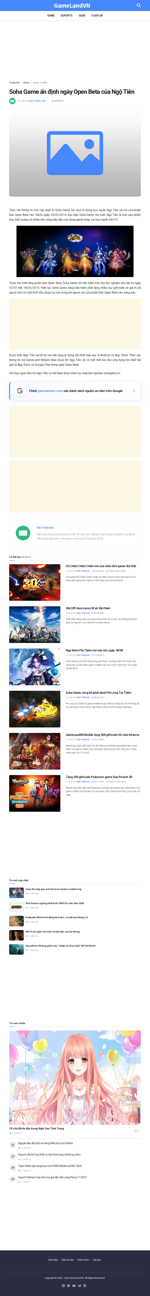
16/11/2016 (98, 740)
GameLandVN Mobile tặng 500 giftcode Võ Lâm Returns (102, 735)
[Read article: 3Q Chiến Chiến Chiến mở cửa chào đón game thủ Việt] (34, 582)
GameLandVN (72, 5)
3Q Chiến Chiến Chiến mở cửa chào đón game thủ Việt (101, 566)
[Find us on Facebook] (63, 1286)
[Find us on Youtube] (74, 1286)
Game (51, 15)
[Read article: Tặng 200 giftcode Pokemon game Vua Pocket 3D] (34, 793)
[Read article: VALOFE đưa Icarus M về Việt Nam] (34, 624)
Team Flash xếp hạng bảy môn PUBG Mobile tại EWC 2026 (50, 1165)
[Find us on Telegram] (68, 1286)
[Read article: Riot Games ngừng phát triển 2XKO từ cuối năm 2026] (16, 907)
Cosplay (97, 15)
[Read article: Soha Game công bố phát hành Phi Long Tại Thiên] (34, 709)
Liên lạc (97, 1259)
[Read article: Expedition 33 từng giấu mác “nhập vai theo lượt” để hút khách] (16, 949)
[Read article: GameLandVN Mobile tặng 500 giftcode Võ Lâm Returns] (34, 751)
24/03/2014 (57, 100)
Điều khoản (68, 1259)
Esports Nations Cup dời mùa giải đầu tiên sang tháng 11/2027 (52, 1177)
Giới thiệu (53, 1259)
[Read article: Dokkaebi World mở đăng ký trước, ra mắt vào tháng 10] (16, 921)
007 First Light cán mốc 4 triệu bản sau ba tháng (53, 931)
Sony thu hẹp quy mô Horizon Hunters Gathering (53, 889)
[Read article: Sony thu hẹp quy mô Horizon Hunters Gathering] (16, 893)
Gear (82, 15)
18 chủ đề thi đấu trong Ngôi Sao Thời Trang (36, 1128)
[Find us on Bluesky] (79, 1286)
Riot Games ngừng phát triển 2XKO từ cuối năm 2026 (55, 903)
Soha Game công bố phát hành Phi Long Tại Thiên (98, 692)
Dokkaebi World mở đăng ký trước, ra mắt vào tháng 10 (57, 917)
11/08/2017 (98, 655)
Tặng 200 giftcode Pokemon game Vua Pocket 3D (99, 777)
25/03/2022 (98, 613)
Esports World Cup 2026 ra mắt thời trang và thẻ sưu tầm (49, 1154)
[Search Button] (139, 5)
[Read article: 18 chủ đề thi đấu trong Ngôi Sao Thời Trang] (75, 1077)
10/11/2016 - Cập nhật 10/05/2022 (109, 782)
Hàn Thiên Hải (37, 100)
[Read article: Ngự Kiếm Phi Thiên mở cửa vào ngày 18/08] (34, 666)
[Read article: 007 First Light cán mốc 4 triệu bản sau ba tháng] (16, 935)
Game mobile (40, 82)
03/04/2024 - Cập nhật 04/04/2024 (109, 571)
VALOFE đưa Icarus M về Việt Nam (88, 608)
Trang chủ (14, 82)
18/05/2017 (98, 697)
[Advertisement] (75, 51)
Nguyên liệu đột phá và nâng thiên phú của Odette (45, 1143)
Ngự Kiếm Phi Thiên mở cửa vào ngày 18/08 (94, 650)
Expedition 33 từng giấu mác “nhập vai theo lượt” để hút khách (61, 945)
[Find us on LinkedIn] (84, 1286)
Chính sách (83, 1259)
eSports (67, 15)
